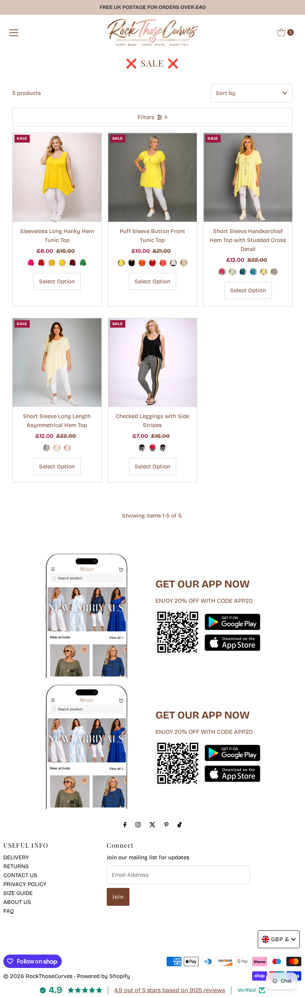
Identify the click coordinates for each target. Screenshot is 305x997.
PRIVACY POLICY (24, 884)
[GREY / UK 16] (274, 271)
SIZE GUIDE (18, 893)
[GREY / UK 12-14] (46, 448)
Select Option (57, 281)
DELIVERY (16, 857)
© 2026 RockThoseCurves (38, 976)
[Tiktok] (179, 824)
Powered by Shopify (103, 976)
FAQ (8, 911)
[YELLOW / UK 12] (121, 263)
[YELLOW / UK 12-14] (62, 263)
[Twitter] (152, 824)
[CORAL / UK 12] (163, 263)
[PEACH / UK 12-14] (67, 448)
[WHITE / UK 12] (173, 263)
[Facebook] (124, 824)
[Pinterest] (166, 824)
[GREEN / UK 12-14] (83, 263)
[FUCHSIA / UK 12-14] (31, 263)
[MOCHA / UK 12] (183, 263)
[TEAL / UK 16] (243, 271)
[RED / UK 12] (152, 263)
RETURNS (16, 866)
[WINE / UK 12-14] (72, 263)
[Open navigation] (14, 32)
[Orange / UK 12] (142, 263)
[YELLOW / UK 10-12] (163, 448)
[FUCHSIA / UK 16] (222, 271)
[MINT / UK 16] (232, 271)
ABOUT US (17, 902)
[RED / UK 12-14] (41, 263)
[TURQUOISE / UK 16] (253, 271)
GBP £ (280, 939)
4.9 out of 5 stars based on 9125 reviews (169, 990)
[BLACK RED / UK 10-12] (152, 448)
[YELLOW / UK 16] (263, 271)
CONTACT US (20, 875)
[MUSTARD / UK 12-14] (51, 263)
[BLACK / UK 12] (131, 263)
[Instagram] (138, 824)
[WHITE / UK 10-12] (142, 448)
